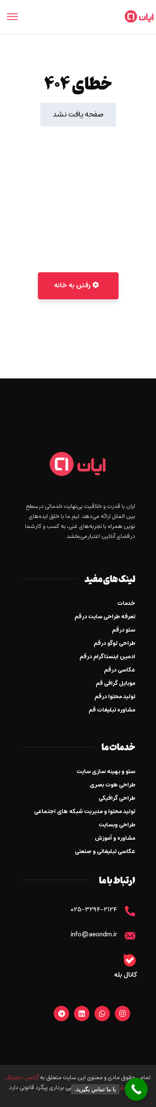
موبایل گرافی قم (115, 683)
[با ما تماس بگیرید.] (136, 1089)
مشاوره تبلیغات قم (112, 710)
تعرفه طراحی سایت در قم (104, 617)
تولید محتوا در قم (114, 697)
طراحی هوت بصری (112, 785)
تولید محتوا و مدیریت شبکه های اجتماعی (84, 811)
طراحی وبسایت (117, 825)
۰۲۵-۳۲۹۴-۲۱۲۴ (94, 909)
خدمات (126, 603)
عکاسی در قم (119, 670)
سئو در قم (123, 630)
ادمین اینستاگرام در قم (107, 657)
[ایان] (139, 16)
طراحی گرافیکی (117, 798)
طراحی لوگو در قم (114, 643)
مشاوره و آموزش (115, 838)
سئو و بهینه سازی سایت (106, 771)
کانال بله (125, 975)
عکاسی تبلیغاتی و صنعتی (105, 851)
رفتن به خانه (73, 285)
